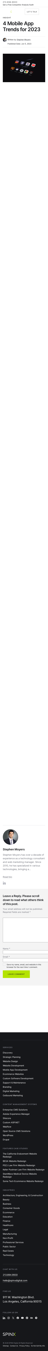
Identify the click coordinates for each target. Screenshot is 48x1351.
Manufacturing (10, 1234)
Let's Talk (32, 12)
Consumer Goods (11, 1208)
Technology (8, 1255)
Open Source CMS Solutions (16, 1131)
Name (6, 948)
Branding (7, 1087)
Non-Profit (8, 1238)
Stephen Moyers (23, 40)
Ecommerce (8, 1212)
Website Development (13, 1065)
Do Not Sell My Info (38, 1346)
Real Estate (8, 1251)
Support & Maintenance (14, 1082)
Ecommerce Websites (13, 1074)
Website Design (10, 1061)
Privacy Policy (24, 1346)
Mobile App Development (15, 1069)
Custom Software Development (18, 1078)
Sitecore (7, 1118)
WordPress (8, 1135)
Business (7, 1204)
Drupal (6, 1139)
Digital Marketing (11, 1091)
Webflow (7, 1126)
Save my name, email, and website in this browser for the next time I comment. (24, 965)
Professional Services (13, 1242)
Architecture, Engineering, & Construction (23, 1195)
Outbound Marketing (13, 1095)
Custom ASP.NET (11, 1122)
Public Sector (9, 1246)
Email (6, 956)
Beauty (6, 1199)
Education (8, 1216)
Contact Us (14, 1346)
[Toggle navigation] (44, 12)
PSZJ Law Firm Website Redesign (19, 1165)
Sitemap (6, 1346)
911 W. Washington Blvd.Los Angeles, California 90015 (22, 1299)
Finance (6, 1221)
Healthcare (8, 1225)
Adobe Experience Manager (16, 1114)
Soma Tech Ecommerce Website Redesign (23, 1181)
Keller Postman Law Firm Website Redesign (23, 1169)
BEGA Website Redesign (14, 1161)
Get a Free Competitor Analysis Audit (18, 5)
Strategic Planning (11, 1057)
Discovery (8, 1052)
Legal (5, 1229)
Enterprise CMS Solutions (15, 1109)
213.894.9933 (10, 2)
